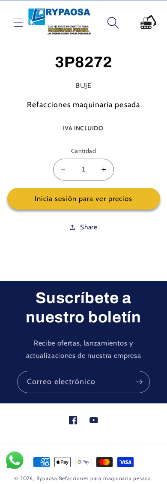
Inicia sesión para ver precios (84, 198)
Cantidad (83, 151)
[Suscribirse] (139, 382)
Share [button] (88, 227)
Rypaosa (46, 478)
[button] (11, 22)
